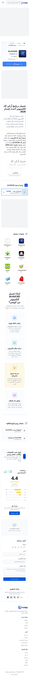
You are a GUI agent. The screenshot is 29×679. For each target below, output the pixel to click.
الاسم (24, 551)
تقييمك (24, 544)
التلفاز (26, 662)
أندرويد (26, 655)
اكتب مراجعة (14, 513)
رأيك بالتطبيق (22, 566)
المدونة (26, 625)
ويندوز (26, 652)
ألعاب (26, 622)
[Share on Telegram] (7, 597)
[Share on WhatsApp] (11, 597)
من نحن (26, 635)
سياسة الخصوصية (23, 640)
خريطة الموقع (24, 645)
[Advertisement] (14, 22)
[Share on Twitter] (14, 597)
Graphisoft (12, 54)
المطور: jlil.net (15, 674)
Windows (12, 43)
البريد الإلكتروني (22, 558)
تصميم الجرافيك (22, 45)
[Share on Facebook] (18, 597)
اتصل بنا (26, 637)
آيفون (26, 660)
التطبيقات (19, 43)
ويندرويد (26, 657)
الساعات (26, 665)
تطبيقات (26, 620)
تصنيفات (26, 628)
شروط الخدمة (24, 642)
